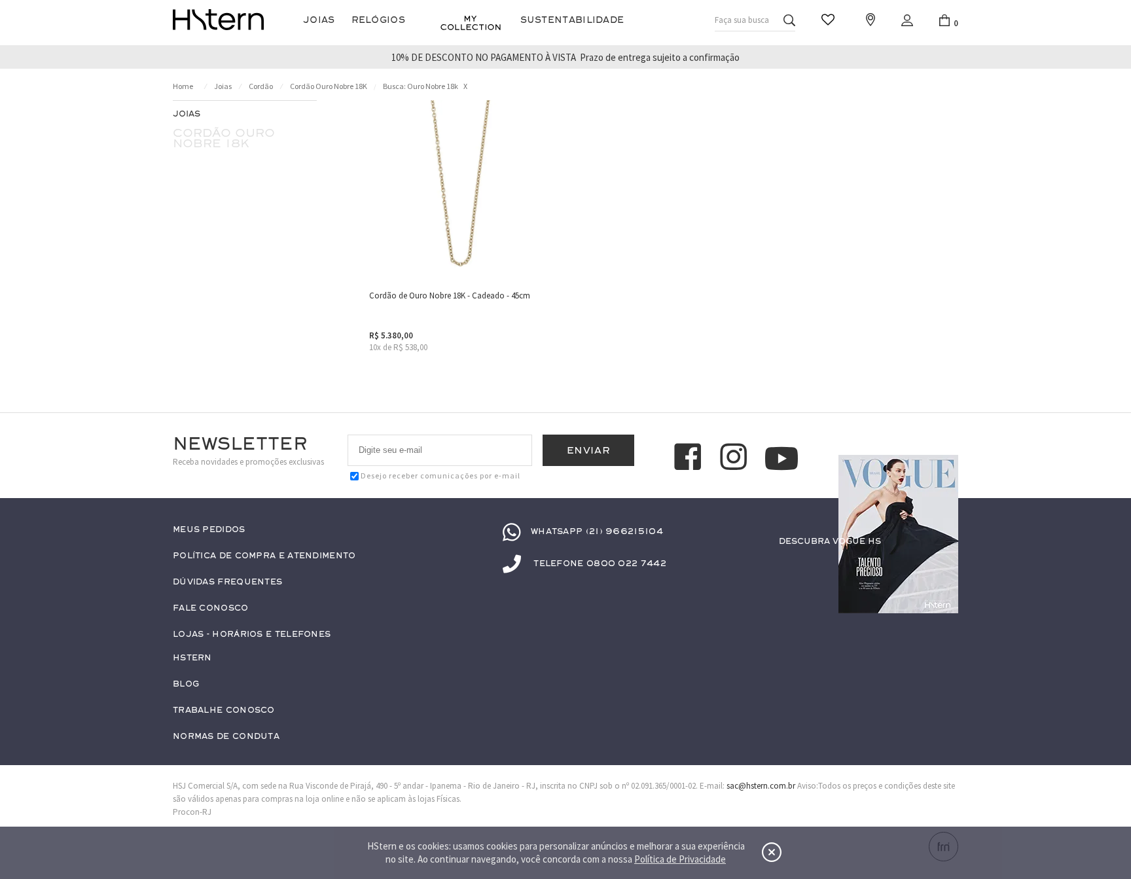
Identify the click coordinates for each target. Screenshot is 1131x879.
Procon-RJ (192, 811)
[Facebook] (689, 459)
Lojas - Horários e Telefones (252, 634)
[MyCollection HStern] (470, 23)
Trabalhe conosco (224, 710)
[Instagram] (735, 459)
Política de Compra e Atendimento (264, 556)
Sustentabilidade (572, 20)
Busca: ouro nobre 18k (420, 86)
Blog (186, 684)
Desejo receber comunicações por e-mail (440, 475)
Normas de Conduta (226, 736)
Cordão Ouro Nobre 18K (328, 86)
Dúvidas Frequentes (227, 582)
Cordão (261, 86)
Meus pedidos (209, 529)
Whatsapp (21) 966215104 (597, 531)
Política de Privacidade (680, 859)
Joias (319, 20)
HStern (192, 658)
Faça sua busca (742, 20)
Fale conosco (211, 608)
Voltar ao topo (942, 567)
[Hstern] (218, 19)
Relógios (378, 20)
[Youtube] (781, 458)
